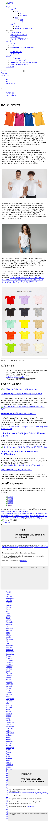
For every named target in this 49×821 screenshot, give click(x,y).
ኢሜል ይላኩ (5, 522)
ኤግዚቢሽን (14, 43)
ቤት (7, 79)
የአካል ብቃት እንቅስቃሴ (23, 28)
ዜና (7, 81)
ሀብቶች (8, 41)
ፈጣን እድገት (15, 37)
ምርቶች (9, 7)
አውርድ (13, 45)
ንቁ (16, 18)
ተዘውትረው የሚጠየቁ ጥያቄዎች (22, 47)
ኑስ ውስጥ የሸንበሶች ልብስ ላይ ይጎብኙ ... (18, 413)
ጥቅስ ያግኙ (5, 75)
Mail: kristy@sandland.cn (15, 377)
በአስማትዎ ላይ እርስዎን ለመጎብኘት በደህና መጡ (21, 393)
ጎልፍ (17, 26)
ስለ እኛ (8, 56)
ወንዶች (13, 9)
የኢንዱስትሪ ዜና (16, 52)
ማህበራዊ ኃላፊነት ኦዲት (19, 64)
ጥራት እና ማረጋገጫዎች (19, 39)
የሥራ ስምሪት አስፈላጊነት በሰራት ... (16, 469)
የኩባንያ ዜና (14, 54)
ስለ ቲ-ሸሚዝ (10, 84)
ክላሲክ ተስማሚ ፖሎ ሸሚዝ (15, 518)
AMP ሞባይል (23, 511)
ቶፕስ (22, 13)
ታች (21, 22)
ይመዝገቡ (4, 493)
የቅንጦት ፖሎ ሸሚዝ (33, 518)
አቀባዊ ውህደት (15, 32)
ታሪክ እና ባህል (15, 58)
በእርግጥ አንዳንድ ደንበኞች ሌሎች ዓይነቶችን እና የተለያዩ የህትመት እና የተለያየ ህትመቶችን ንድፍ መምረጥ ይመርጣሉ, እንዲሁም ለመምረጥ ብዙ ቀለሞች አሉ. (23, 280)
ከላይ (21, 20)
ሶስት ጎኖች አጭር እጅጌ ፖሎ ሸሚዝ (13, 514)
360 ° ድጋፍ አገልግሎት (18, 35)
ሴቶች (12, 24)
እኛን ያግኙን (10, 67)
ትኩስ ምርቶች (6, 511)
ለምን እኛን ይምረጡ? (18, 60)
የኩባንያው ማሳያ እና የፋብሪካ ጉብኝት (23, 62)
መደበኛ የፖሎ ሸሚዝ (21, 516)
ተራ (16, 11)
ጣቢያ (15, 511)
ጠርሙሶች (23, 15)
